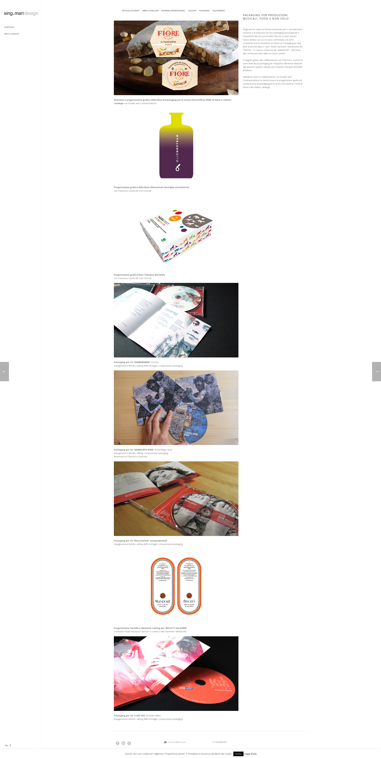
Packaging (204, 10)
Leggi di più (250, 753)
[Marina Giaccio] (20, 13)
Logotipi (192, 10)
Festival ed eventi (130, 10)
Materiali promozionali (173, 10)
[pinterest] (129, 743)
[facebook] (117, 743)
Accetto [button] (238, 753)
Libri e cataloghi (150, 10)
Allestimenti (219, 10)
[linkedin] (123, 743)
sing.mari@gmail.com (177, 742)
